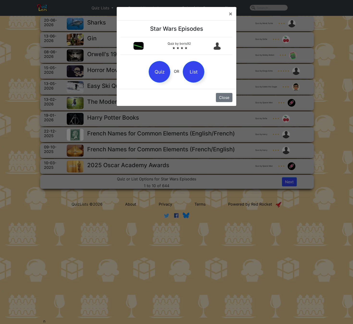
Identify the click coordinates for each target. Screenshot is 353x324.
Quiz (159, 72)
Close (224, 97)
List (194, 72)
